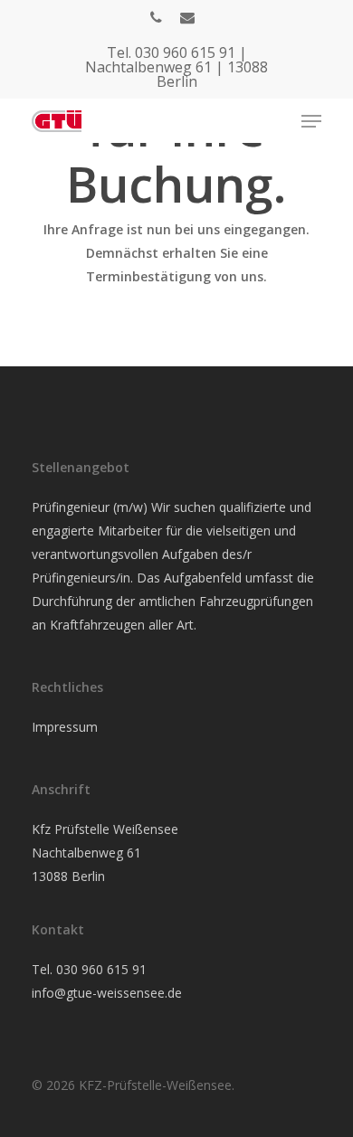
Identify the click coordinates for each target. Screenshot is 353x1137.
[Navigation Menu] (311, 121)
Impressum (65, 726)
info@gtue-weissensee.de (107, 992)
